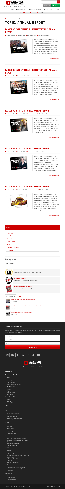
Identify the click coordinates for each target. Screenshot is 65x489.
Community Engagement (12, 462)
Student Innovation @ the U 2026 (22, 286)
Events (20, 296)
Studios (55, 486)
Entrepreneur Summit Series (13, 458)
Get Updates (33, 347)
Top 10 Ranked (17, 270)
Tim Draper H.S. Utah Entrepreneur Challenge (17, 440)
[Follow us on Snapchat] (28, 355)
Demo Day (9, 460)
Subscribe (47, 5)
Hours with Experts (11, 433)
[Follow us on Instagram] (7, 355)
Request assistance (11, 479)
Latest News (10, 296)
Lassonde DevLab (11, 430)
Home (12, 9)
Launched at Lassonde (13, 236)
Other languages (11, 477)
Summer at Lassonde (12, 416)
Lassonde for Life (11, 457)
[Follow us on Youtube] (38, 355)
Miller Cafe (9, 394)
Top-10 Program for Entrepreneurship (30, 13)
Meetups (9, 450)
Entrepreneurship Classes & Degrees (15, 467)
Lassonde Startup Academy (13, 420)
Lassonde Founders (11, 414)
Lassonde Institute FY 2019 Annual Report (27, 186)
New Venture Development (13, 443)
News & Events (48, 9)
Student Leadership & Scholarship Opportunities (18, 455)
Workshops (9, 426)
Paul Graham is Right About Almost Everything (23, 299)
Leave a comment (31, 35)
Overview (9, 389)
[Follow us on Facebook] (17, 355)
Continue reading (53, 58)
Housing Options (11, 392)
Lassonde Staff (11, 35)
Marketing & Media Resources (15, 253)
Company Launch (11, 442)
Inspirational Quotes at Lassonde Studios (21, 312)
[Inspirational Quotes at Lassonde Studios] (8, 313)
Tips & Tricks (10, 239)
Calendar (9, 401)
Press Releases (11, 241)
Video (8, 244)
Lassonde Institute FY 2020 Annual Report (27, 148)
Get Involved (55, 5)
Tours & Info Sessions (12, 408)
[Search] (58, 1)
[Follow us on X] (23, 355)
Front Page (10, 233)
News (12, 18)
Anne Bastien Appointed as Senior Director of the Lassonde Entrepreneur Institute (31, 306)
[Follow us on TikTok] (33, 355)
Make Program (10, 428)
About (8, 377)
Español (9, 475)
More (57, 9)
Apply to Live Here (11, 391)
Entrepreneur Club (11, 453)
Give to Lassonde (11, 382)
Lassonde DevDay (11, 431)
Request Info (10, 380)
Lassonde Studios (21, 9)
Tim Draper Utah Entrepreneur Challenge (16, 438)
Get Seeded (10, 425)
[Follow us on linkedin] (12, 355)
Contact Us (9, 379)
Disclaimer (24, 486)
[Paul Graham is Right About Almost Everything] (8, 301)
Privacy (28, 486)
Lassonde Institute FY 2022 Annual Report (27, 110)
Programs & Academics (35, 9)
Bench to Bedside (11, 445)
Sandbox (9, 470)
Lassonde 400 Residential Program (15, 418)
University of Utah (17, 486)
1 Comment (30, 151)
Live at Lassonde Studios (13, 413)
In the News (10, 250)
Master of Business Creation (14, 469)
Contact (51, 486)
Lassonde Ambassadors (12, 452)
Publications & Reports (43, 35)
